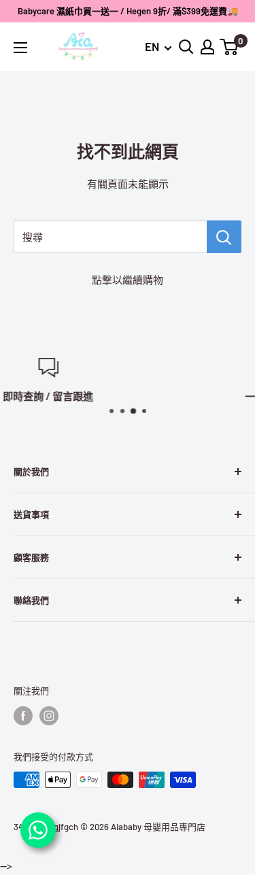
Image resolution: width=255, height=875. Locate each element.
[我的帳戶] (207, 46)
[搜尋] (224, 236)
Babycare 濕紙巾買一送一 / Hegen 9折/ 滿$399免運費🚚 (128, 10)
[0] (229, 47)
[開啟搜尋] (186, 46)
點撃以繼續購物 (127, 280)
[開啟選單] (20, 47)
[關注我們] (23, 715)
